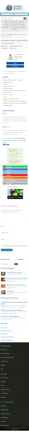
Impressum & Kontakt (18, 427)
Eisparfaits (3, 381)
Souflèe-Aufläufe (4, 393)
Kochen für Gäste (4, 333)
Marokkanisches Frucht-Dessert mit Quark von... (17, 278)
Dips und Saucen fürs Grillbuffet (17, 138)
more (24, 306)
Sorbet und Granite (5, 389)
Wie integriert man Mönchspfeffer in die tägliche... (12, 310)
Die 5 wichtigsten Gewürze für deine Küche (10, 316)
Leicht (12, 43)
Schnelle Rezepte (5, 425)
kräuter (4, 142)
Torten (2, 369)
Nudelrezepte (15, 25)
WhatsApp (8, 166)
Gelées (2, 385)
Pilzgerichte (3, 421)
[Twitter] (6, 144)
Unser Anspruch (4, 327)
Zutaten (15, 63)
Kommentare (9, 183)
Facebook (8, 169)
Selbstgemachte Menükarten (6, 340)
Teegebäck (3, 397)
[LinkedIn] (8, 144)
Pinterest (8, 175)
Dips (19, 34)
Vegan (18, 27)
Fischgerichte (21, 22)
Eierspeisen (3, 405)
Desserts (6, 22)
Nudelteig (3, 365)
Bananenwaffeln (10, 290)
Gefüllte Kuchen (4, 361)
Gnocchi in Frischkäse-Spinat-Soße (14, 272)
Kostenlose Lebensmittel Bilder (7, 336)
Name (3, 226)
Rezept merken (9, 177)
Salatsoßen (10, 140)
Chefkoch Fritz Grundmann (6, 330)
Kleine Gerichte (21, 24)
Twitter (8, 172)
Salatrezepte (5, 27)
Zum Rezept (15, 66)
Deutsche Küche (13, 22)
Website (3, 239)
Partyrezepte (22, 25)
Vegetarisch (23, 27)
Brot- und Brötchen (5, 353)
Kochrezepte (10, 34)
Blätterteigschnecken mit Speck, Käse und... (16, 284)
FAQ (23, 427)
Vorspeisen (14, 29)
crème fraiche (23, 140)
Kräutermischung (7, 25)
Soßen (10, 27)
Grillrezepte (14, 24)
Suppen (14, 27)
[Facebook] (4, 144)
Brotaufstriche (23, 20)
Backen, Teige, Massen (13, 20)
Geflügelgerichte (4, 409)
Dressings (5, 140)
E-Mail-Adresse (5, 232)
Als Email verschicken (11, 180)
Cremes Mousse (4, 377)
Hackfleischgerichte (5, 413)
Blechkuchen (4, 349)
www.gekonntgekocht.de (10, 427)
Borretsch (8, 105)
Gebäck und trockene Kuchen (7, 357)
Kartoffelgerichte (4, 417)
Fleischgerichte (7, 24)
